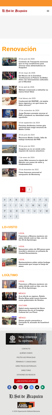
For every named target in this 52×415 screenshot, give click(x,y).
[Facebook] (9, 387)
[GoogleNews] (32, 387)
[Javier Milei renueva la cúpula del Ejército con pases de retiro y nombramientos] (9, 160)
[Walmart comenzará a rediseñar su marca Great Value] (9, 90)
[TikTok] (26, 387)
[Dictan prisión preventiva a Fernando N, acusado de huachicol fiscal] (9, 320)
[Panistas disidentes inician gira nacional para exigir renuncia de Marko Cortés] (9, 125)
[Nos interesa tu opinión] (26, 339)
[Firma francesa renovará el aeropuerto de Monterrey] (9, 172)
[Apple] (37, 387)
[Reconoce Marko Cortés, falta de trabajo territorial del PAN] (9, 137)
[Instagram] (20, 387)
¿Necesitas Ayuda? (26, 381)
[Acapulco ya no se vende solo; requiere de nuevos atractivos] (9, 149)
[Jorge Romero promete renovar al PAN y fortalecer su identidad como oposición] (9, 113)
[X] (15, 387)
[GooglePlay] (43, 387)
